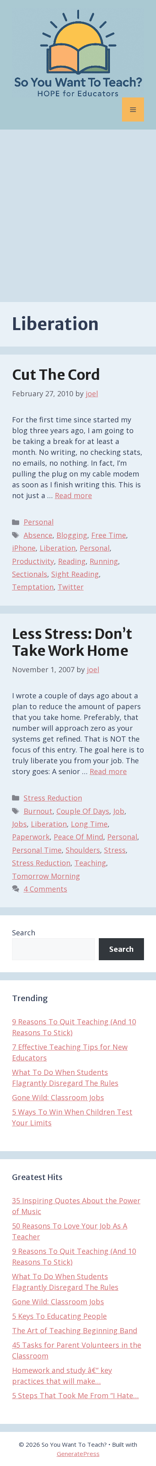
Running (104, 561)
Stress (115, 850)
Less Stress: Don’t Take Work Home (72, 642)
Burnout (38, 811)
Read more (73, 495)
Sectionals (29, 574)
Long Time (89, 824)
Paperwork (31, 836)
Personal (39, 522)
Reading (72, 561)
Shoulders (83, 850)
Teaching (90, 863)
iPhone (24, 548)
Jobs (19, 824)
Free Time (108, 535)
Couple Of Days (82, 811)
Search (23, 932)
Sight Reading (75, 574)
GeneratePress (78, 1454)
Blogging (71, 535)
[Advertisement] (78, 212)
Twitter (71, 587)
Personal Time (37, 850)
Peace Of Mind (78, 836)
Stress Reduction (53, 798)
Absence (38, 535)
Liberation (58, 548)
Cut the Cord (56, 375)
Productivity (33, 561)
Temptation (33, 587)
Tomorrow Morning (46, 876)
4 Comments (45, 889)
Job (118, 811)
